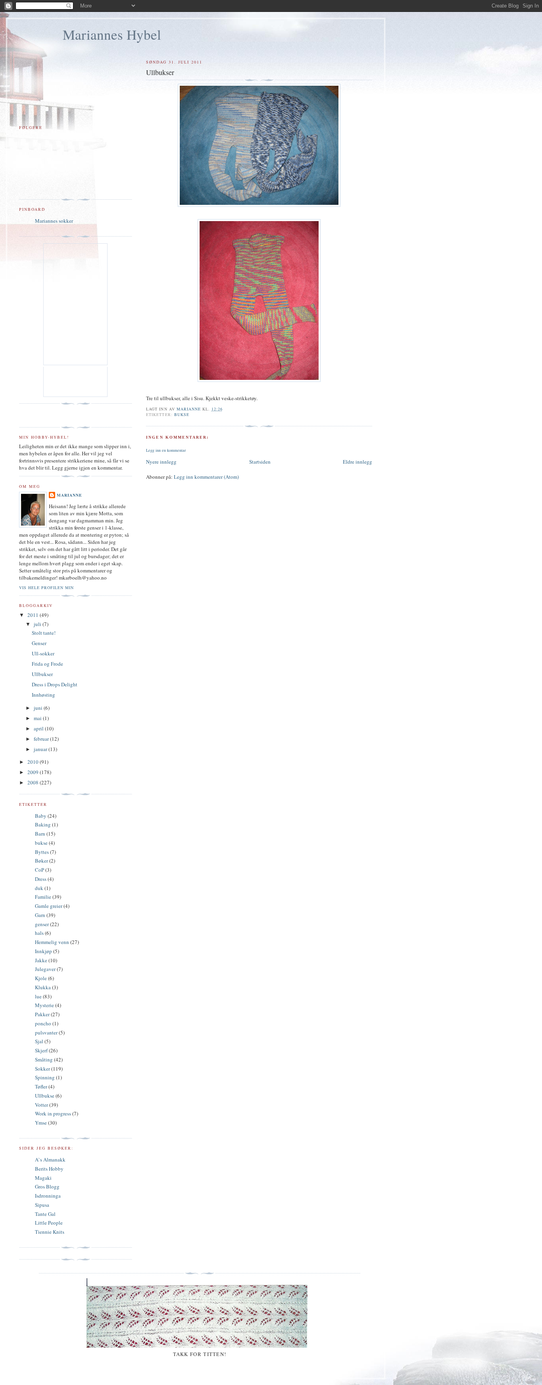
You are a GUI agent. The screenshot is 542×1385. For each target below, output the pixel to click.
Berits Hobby (49, 1168)
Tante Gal (45, 1213)
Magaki (43, 1177)
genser (42, 924)
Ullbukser (42, 674)
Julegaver (45, 969)
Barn (40, 833)
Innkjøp (43, 951)
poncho (43, 1023)
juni (39, 707)
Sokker (42, 1068)
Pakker (42, 1014)
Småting (44, 1059)
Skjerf (41, 1050)
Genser (39, 643)
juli (38, 624)
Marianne (69, 495)
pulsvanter (46, 1032)
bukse (181, 414)
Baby (40, 815)
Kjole (41, 978)
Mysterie (44, 1005)
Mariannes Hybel (112, 34)
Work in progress (53, 1113)
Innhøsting (43, 694)
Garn (40, 915)
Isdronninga (48, 1195)
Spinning (45, 1077)
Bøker (41, 860)
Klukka (43, 987)
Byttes (42, 851)
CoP (39, 869)
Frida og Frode (47, 663)
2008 (33, 782)
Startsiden (260, 461)
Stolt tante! (44, 632)
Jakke (41, 960)
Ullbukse (44, 1095)
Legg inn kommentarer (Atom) (206, 476)
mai (38, 718)
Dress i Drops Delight (54, 684)
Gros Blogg (47, 1186)
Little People (49, 1222)
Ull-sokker (43, 653)
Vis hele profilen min (46, 587)
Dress (40, 878)
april (39, 728)
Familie (43, 896)
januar (41, 749)
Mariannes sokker (54, 220)
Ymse (41, 1122)
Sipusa (42, 1204)
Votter (41, 1104)
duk (39, 888)
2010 (33, 761)
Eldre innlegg (357, 461)
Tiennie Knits (49, 1231)
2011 (33, 614)
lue (38, 996)
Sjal (39, 1041)
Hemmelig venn (52, 942)
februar (42, 738)
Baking (43, 824)
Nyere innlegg (161, 461)
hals (39, 932)
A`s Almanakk (50, 1159)
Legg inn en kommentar (166, 450)
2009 (33, 772)
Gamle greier (48, 905)
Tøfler (41, 1086)
